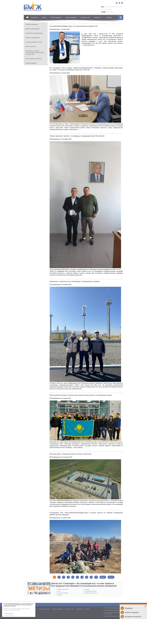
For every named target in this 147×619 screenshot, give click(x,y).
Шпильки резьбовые (63, 589)
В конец (111, 577)
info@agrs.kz (110, 12)
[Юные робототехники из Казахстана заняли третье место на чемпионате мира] (85, 420)
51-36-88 (113, 7)
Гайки (58, 591)
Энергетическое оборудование (34, 33)
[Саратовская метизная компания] (39, 593)
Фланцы (87, 589)
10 (96, 577)
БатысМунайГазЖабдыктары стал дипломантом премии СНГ (74, 26)
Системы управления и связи (34, 42)
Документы (97, 17)
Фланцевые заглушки (90, 591)
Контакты (109, 17)
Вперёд (103, 577)
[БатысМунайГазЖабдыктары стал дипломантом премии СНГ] (65, 48)
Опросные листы (85, 17)
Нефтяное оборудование (33, 28)
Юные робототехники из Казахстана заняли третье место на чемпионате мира (81, 395)
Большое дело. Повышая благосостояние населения (70, 454)
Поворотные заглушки (91, 593)
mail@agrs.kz (110, 610)
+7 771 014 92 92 (106, 9)
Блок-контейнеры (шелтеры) (33, 58)
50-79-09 (119, 7)
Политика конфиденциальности (111, 616)
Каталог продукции (56, 17)
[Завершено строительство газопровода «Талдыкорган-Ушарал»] (85, 334)
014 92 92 (109, 613)
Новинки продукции (71, 17)
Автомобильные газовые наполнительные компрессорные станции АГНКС (35, 52)
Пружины (59, 594)
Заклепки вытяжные (62, 593)
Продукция (129, 608)
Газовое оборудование (32, 24)
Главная (27, 17)
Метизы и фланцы (31, 46)
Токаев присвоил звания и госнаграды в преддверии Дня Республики (77, 136)
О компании (34, 17)
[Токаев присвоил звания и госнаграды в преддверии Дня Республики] (85, 204)
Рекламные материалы (133, 616)
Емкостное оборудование (33, 37)
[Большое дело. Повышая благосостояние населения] (85, 479)
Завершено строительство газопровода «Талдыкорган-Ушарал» (75, 281)
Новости (44, 17)
